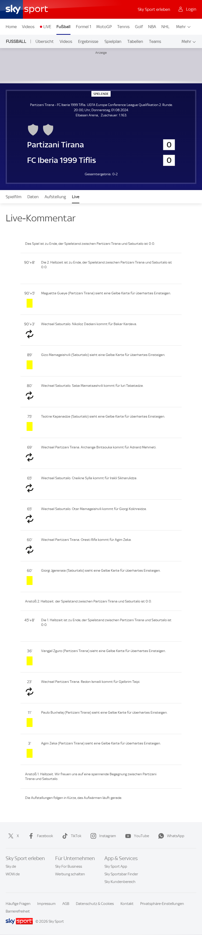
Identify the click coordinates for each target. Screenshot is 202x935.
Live (75, 196)
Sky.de (11, 866)
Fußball (63, 26)
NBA (152, 26)
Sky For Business (68, 866)
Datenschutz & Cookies (95, 903)
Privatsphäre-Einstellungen (162, 903)
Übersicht (44, 41)
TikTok (76, 836)
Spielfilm (13, 196)
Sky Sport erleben (154, 9)
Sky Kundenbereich (119, 882)
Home (11, 26)
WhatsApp (175, 836)
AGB (65, 903)
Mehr (181, 26)
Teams (155, 41)
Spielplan (112, 41)
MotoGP (104, 26)
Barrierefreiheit (18, 911)
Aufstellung (55, 196)
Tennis (123, 26)
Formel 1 (83, 26)
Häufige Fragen (18, 903)
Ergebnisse (88, 41)
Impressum (46, 903)
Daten (33, 196)
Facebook (45, 836)
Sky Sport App (115, 866)
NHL (165, 26)
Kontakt (127, 903)
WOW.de (13, 874)
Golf (139, 26)
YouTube (141, 836)
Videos (28, 26)
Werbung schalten (70, 874)
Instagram (107, 836)
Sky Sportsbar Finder (121, 874)
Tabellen (135, 41)
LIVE (47, 26)
